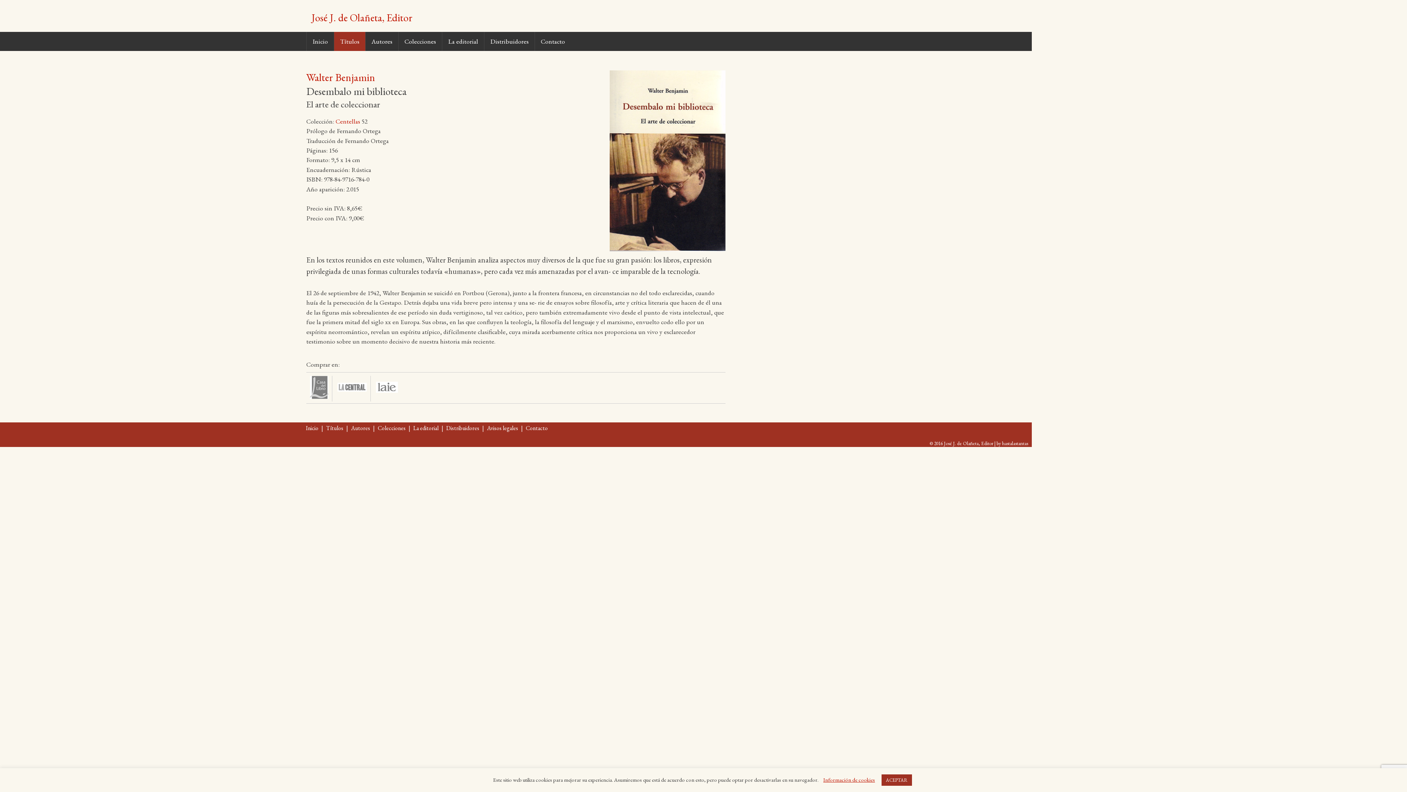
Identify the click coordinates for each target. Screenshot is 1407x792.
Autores (382, 41)
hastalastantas (1015, 443)
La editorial (463, 41)
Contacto (553, 41)
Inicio (320, 41)
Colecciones (420, 41)
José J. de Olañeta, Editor (362, 18)
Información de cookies (849, 779)
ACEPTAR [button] (897, 780)
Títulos (349, 41)
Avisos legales (502, 428)
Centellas (348, 121)
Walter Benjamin (340, 77)
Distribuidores (509, 41)
